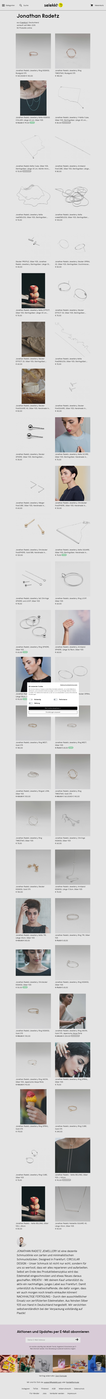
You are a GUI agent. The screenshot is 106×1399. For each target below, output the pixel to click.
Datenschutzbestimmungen (68, 685)
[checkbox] (31, 700)
